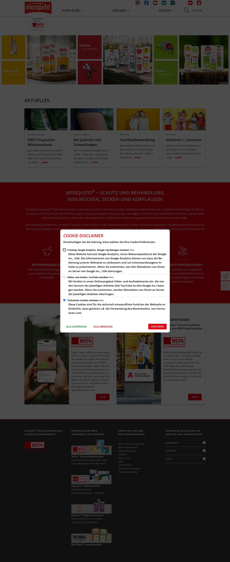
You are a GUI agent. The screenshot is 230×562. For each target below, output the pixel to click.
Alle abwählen (103, 326)
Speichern (157, 326)
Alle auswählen (76, 326)
